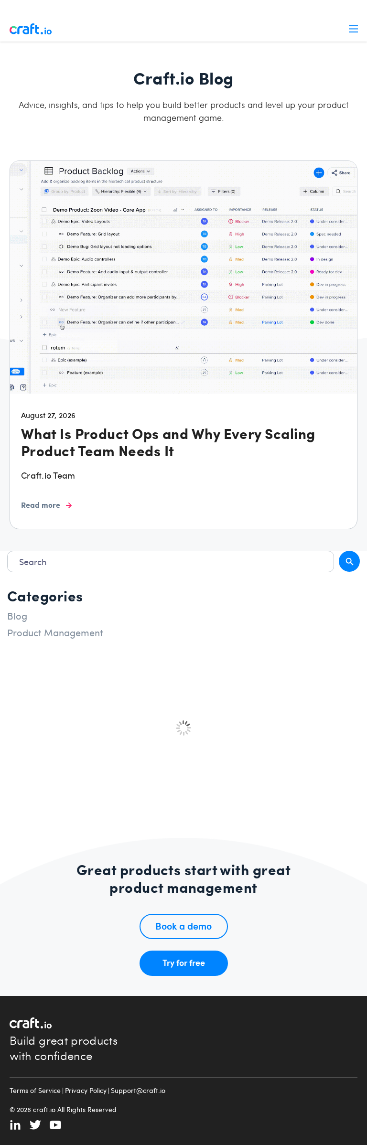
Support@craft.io (138, 1090)
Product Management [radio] (55, 632)
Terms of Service (35, 1090)
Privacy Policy (86, 1090)
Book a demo (183, 925)
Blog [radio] (17, 615)
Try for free (183, 962)
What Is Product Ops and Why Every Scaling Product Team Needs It (168, 442)
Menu (353, 29)
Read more (40, 505)
